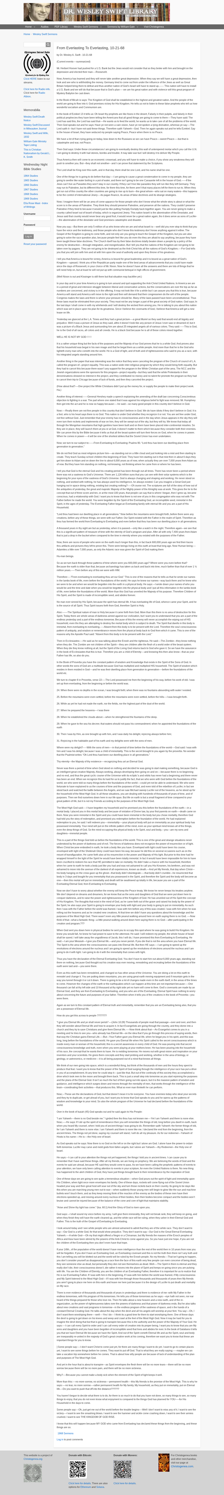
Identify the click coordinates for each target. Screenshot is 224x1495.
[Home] (98, 12)
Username (30, 214)
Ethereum (85, 1487)
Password (29, 225)
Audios (44, 26)
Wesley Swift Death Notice (34, 118)
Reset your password (35, 244)
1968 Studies (31, 194)
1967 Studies (31, 189)
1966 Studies (31, 185)
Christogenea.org (33, 1459)
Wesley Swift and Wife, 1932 (36, 135)
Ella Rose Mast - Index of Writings (36, 205)
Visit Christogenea (154, 26)
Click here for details (80, 1483)
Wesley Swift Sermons (86, 26)
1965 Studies (31, 180)
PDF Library (61, 26)
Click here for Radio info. (37, 89)
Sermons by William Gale (121, 26)
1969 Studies (31, 198)
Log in (60, 1439)
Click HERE (30, 79)
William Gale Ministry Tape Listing (35, 143)
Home (28, 26)
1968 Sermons (65, 1433)
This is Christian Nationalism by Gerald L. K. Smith (37, 153)
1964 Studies (31, 176)
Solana (100, 1487)
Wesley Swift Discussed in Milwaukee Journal (37, 127)
